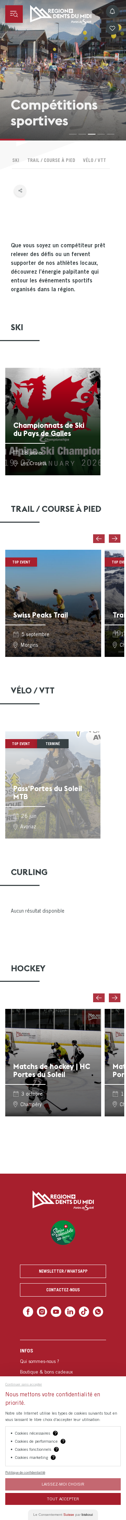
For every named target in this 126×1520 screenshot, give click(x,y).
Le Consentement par (63, 1514)
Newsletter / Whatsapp (63, 1271)
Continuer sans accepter (23, 1384)
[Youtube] (56, 1311)
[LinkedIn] (69, 1311)
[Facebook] (31, 1311)
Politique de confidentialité (25, 1472)
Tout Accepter (63, 1498)
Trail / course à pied (51, 160)
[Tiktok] (82, 1311)
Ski (15, 160)
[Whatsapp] (95, 1311)
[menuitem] (63, 1376)
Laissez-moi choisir (63, 1484)
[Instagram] (44, 1311)
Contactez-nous (63, 1289)
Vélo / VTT (94, 160)
